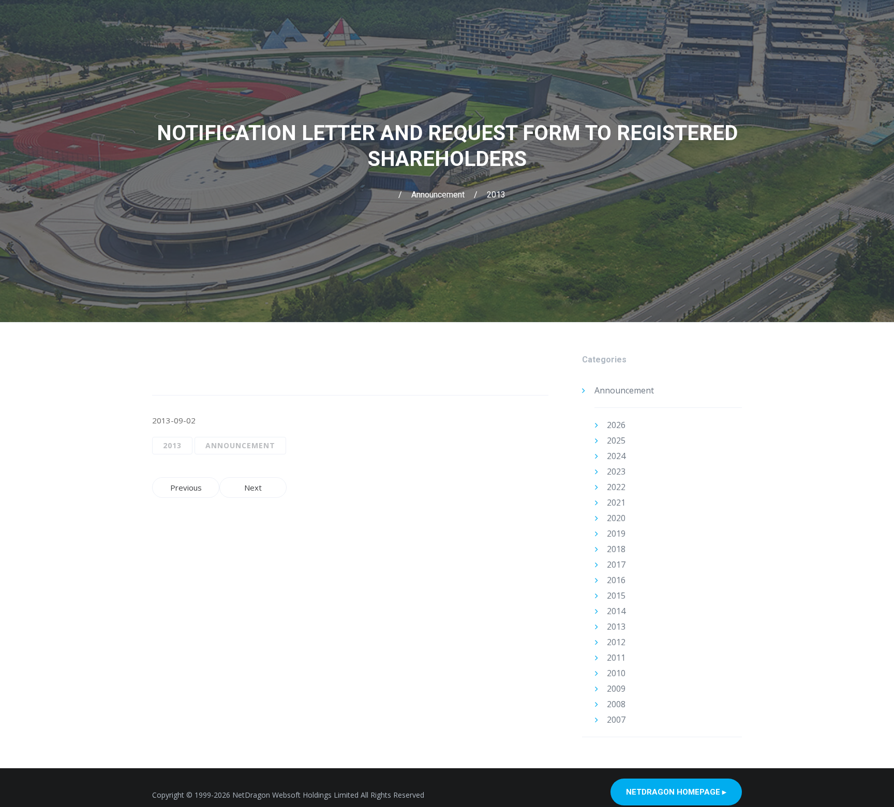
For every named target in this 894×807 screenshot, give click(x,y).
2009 (616, 688)
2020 (616, 518)
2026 (616, 425)
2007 (616, 719)
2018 (616, 549)
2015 (616, 595)
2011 (616, 657)
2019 (616, 533)
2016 (616, 580)
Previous (186, 487)
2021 (616, 502)
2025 (616, 440)
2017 (616, 564)
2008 (616, 704)
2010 (616, 673)
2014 (616, 611)
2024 (616, 456)
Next (253, 487)
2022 (616, 487)
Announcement (438, 195)
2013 (496, 195)
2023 (616, 471)
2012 (616, 642)
